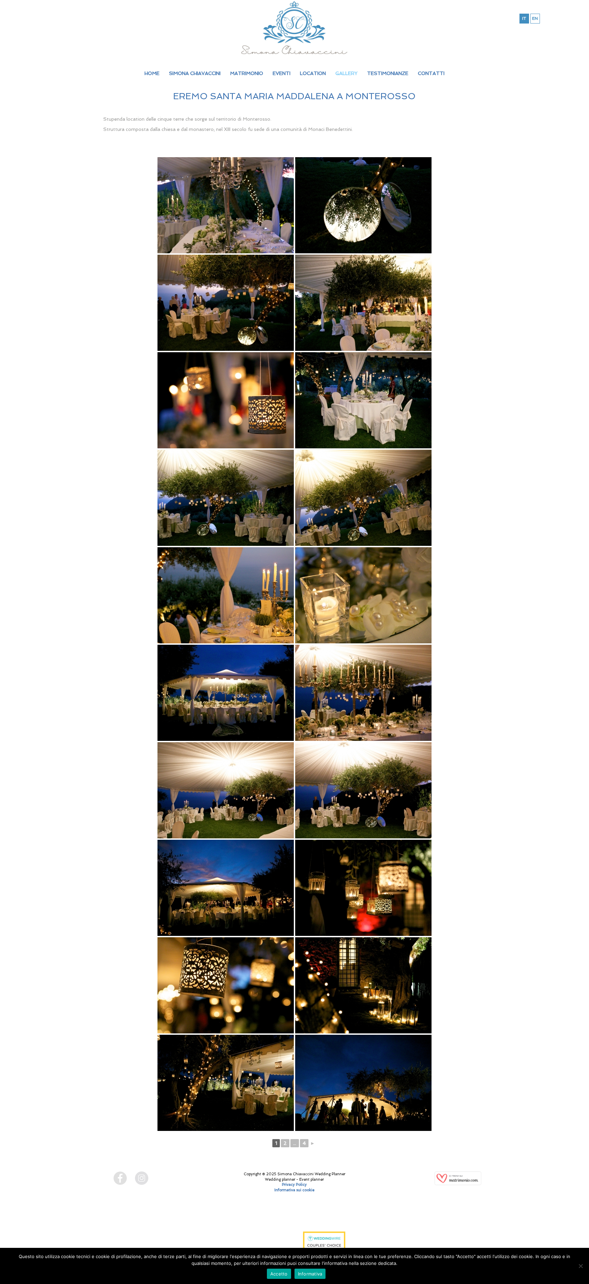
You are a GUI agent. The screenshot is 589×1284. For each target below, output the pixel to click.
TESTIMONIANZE (387, 73)
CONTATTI (431, 73)
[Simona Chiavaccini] (294, 27)
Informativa (310, 1273)
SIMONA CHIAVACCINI (195, 73)
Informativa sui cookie (294, 1190)
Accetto (279, 1273)
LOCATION (313, 73)
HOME (152, 73)
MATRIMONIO (246, 73)
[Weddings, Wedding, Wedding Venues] (266, 1218)
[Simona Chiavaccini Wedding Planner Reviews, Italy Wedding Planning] (266, 1240)
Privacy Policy (294, 1184)
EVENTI (281, 73)
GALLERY (346, 73)
